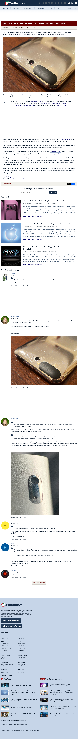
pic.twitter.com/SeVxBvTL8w (25, 105)
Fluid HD (27, 730)
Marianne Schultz (22, 655)
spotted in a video (55, 151)
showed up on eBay (54, 154)
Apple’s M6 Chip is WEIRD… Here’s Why (23, 685)
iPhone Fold (40, 8)
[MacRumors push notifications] (59, 3)
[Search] (73, 3)
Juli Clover (31, 27)
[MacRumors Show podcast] (39, 3)
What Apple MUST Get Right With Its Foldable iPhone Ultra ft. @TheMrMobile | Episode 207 (62, 692)
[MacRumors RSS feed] (62, 3)
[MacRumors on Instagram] (43, 3)
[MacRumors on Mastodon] (52, 3)
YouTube (7, 679)
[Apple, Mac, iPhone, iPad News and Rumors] (14, 5)
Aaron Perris (21, 669)
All (75, 8)
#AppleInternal (45, 103)
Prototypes (9, 177)
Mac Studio (16, 8)
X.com (6, 638)
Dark (38, 730)
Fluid (23, 730)
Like (21, 285)
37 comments (38, 216)
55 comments (38, 239)
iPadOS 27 (60, 8)
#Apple (53, 103)
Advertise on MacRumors (12, 626)
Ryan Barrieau (21, 662)
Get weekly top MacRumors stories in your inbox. (39, 189)
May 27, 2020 (61, 105)
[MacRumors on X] (49, 3)
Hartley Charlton (52, 203)
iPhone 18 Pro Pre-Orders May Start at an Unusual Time (45, 201)
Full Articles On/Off (16, 730)
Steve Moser (4, 669)
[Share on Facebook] (73, 184)
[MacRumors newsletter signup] (65, 3)
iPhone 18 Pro (28, 8)
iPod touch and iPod (19, 179)
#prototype (33, 101)
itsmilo (13, 273)
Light (35, 730)
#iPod (39, 101)
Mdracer (13, 570)
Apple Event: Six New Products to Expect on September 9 (46, 224)
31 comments (7, 183)
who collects (25, 95)
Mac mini (5, 8)
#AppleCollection (61, 103)
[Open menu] (2, 3)
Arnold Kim (4, 635)
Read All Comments (39, 582)
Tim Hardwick (21, 648)
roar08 (13, 522)
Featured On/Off (6, 730)
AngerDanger (15, 316)
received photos (66, 139)
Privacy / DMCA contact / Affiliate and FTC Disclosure (14, 724)
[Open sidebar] (76, 3)
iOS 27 (50, 8)
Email (2, 638)
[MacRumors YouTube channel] (55, 3)
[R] (5, 529)
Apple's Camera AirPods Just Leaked (22, 707)
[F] (5, 551)
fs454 (12, 544)
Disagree (25, 285)
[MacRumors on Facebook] (46, 3)
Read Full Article (28, 216)
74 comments (38, 264)
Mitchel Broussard (6, 648)
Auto (32, 730)
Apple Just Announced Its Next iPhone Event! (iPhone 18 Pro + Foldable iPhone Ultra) (23, 692)
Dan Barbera (4, 662)
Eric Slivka (20, 635)
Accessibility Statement (6, 727)
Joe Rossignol (53, 226)
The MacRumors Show (54, 679)
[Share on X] (69, 184)
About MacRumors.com (11, 620)
